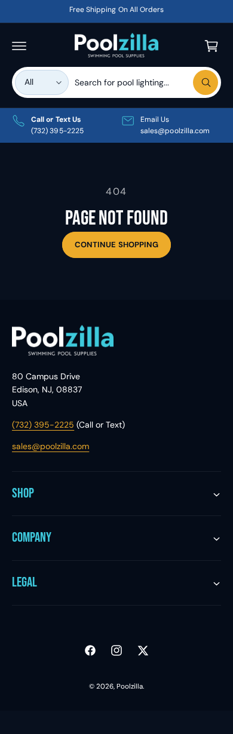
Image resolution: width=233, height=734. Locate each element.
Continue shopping (116, 244)
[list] (116, 125)
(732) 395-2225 (43, 424)
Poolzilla (129, 686)
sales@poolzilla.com (50, 446)
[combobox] (146, 82)
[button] (19, 46)
